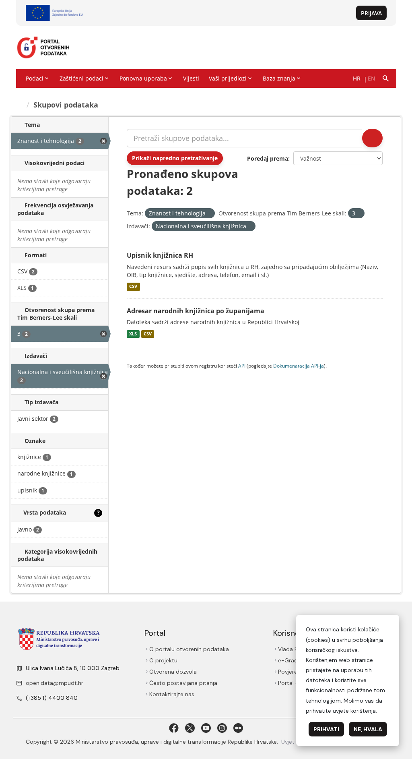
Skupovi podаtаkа (67, 105)
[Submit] (372, 138)
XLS (133, 334)
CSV (133, 287)
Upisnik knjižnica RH (160, 255)
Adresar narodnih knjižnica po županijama (195, 310)
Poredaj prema (267, 158)
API (241, 365)
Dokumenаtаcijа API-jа (298, 365)
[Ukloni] (209, 214)
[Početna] (20, 105)
